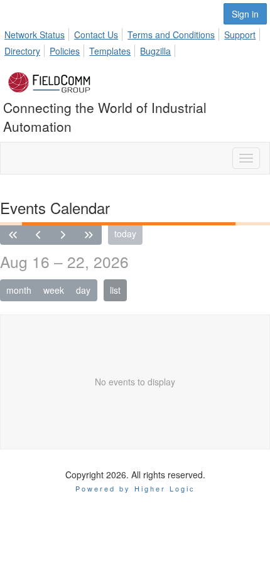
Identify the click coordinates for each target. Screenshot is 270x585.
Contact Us (96, 34)
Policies (65, 51)
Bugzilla (155, 51)
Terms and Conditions (171, 34)
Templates (110, 51)
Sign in (245, 14)
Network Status (34, 34)
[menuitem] (38, 32)
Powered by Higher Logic (135, 488)
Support (240, 34)
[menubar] (135, 40)
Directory (22, 51)
